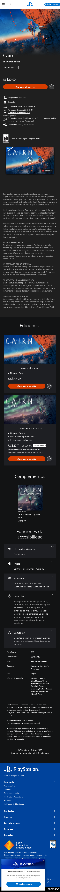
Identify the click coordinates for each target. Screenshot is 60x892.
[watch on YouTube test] (47, 171)
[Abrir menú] (3, 4)
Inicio (6, 775)
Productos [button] (9, 811)
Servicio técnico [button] (12, 823)
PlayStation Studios (12, 793)
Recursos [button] (8, 829)
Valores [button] (8, 817)
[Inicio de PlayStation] (30, 4)
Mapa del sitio (50, 880)
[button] (19, 112)
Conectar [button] (8, 835)
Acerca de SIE (9, 786)
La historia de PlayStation (14, 804)
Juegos (14, 775)
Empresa (7, 800)
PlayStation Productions (13, 797)
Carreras (7, 789)
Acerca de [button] (9, 782)
